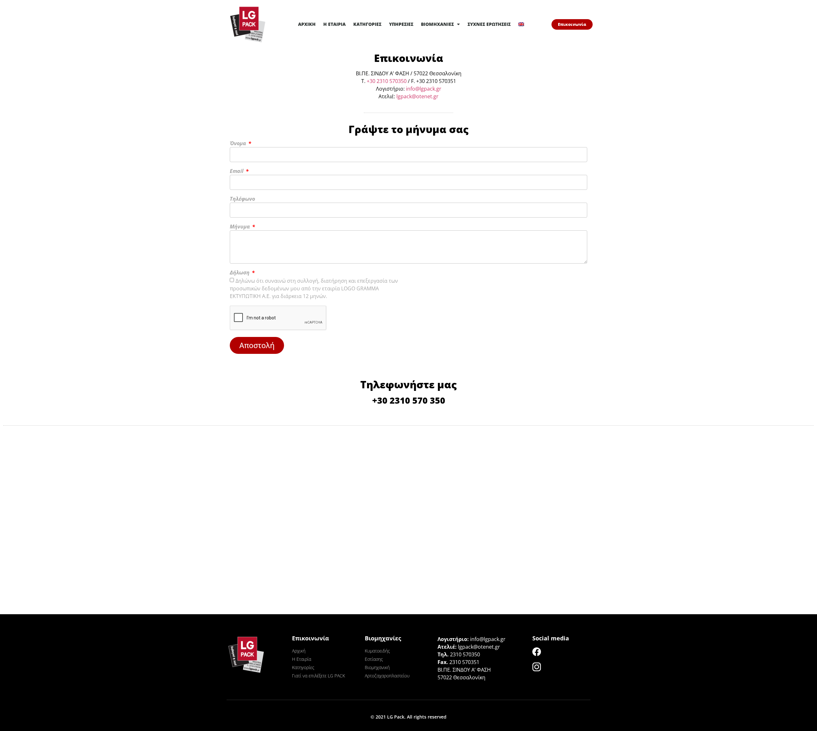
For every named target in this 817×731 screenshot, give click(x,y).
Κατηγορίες (367, 24)
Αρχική (307, 24)
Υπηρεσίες (401, 24)
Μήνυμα (240, 227)
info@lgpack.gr (423, 88)
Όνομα (238, 144)
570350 (397, 81)
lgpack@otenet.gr (417, 96)
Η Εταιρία (334, 24)
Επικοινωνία (310, 638)
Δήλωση (240, 273)
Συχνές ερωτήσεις (489, 24)
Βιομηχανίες (437, 24)
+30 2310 (377, 81)
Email (237, 171)
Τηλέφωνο (242, 199)
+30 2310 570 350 (408, 400)
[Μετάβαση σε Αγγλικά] (521, 24)
